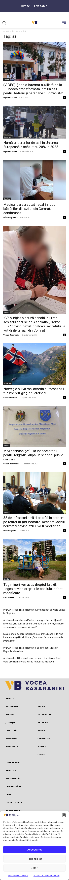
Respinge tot (34, 858)
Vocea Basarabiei (11, 335)
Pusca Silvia (8, 597)
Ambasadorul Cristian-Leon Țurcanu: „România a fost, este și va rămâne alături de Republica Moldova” (32, 660)
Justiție (7, 199)
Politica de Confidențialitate (46, 875)
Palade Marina (10, 397)
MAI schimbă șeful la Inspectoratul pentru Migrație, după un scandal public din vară (33, 455)
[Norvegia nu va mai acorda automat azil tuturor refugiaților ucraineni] (34, 364)
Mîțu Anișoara (9, 217)
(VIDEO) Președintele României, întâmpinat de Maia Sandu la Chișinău (34, 611)
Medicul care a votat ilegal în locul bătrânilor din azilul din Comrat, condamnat (29, 209)
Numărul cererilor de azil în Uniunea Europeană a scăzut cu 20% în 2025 (30, 145)
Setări (34, 867)
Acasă (6, 31)
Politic (6, 312)
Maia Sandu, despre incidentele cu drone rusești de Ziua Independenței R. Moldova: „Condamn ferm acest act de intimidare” (33, 637)
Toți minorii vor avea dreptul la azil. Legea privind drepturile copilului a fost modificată (33, 589)
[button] (64, 815)
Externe (7, 137)
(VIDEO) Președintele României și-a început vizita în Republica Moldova (30, 649)
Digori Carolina (10, 97)
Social (6, 79)
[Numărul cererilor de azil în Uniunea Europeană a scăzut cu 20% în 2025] (34, 122)
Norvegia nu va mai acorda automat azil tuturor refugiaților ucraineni (33, 391)
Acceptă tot (34, 849)
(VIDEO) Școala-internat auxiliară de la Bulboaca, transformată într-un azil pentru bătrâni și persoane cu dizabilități (33, 89)
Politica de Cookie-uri (18, 875)
